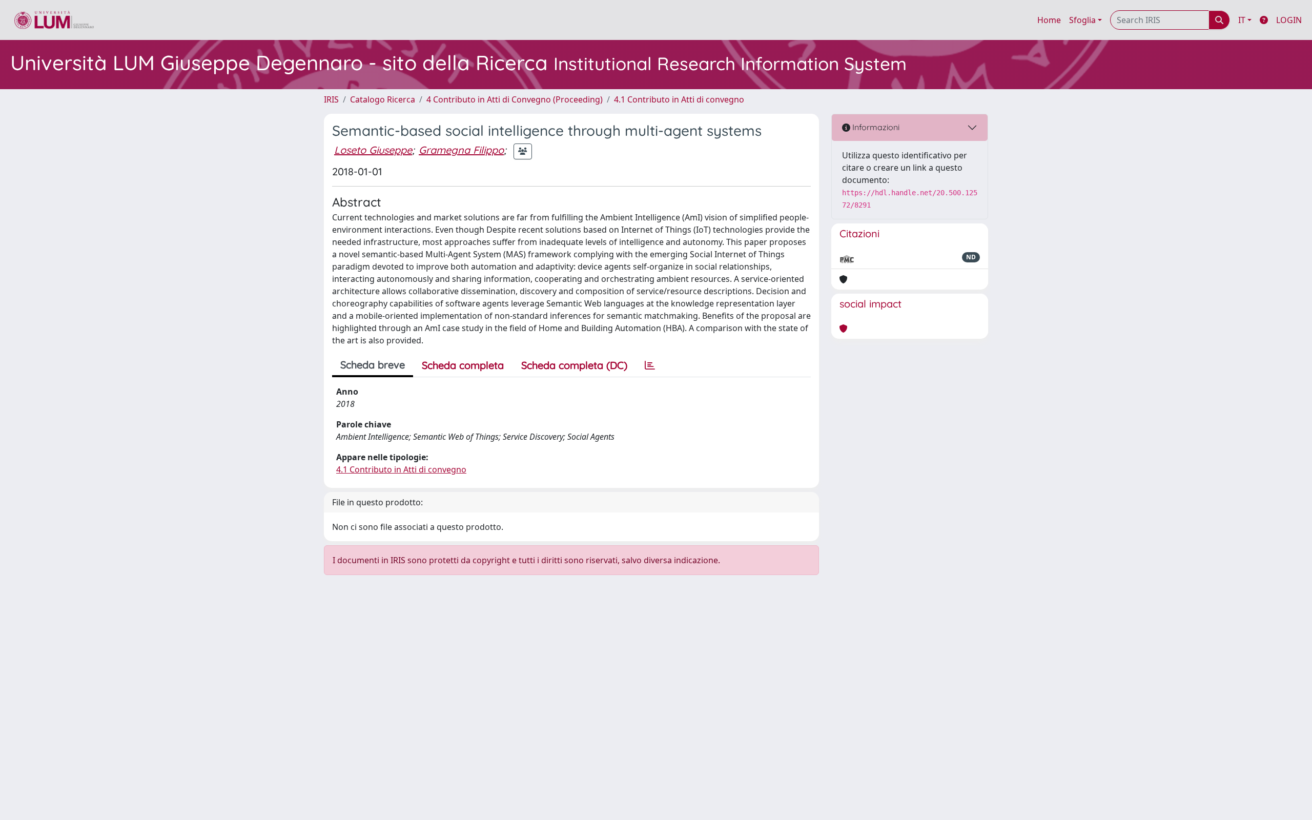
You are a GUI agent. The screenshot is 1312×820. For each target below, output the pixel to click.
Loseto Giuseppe (373, 150)
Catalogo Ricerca (382, 99)
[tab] (650, 365)
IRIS (331, 99)
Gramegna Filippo (461, 150)
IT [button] (1241, 20)
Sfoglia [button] (1082, 20)
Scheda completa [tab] (463, 365)
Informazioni (874, 127)
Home (1049, 20)
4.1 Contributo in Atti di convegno (679, 99)
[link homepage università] (54, 20)
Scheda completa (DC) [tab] (574, 365)
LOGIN (1289, 20)
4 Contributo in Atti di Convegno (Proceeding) (514, 99)
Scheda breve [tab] (372, 364)
